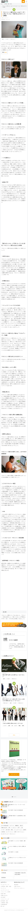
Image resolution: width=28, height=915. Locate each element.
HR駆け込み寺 (4, 827)
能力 (3, 39)
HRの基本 (3, 897)
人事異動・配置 (4, 902)
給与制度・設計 (4, 900)
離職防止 (17, 825)
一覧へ (14, 734)
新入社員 (8, 829)
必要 (9, 725)
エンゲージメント (9, 831)
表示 (6, 52)
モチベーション (20, 831)
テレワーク (12, 825)
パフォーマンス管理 (5, 891)
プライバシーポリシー (19, 888)
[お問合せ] (23, 1)
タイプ (16, 725)
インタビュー (14, 827)
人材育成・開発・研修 (6, 886)
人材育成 (3, 831)
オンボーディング (4, 833)
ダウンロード (14, 774)
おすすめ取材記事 (4, 825)
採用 (15, 831)
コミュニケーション (18, 829)
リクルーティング (5, 899)
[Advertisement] (14, 221)
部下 (4, 678)
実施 (19, 725)
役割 (23, 725)
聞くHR (2, 906)
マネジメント (12, 39)
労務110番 (3, 893)
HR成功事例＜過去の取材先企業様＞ (20, 873)
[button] (2, 788)
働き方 (21, 825)
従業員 (24, 829)
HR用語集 (3, 872)
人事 (9, 827)
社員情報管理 (4, 904)
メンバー (4, 725)
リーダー (7, 39)
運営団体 (3, 877)
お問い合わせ (17, 886)
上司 (22, 827)
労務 (12, 829)
